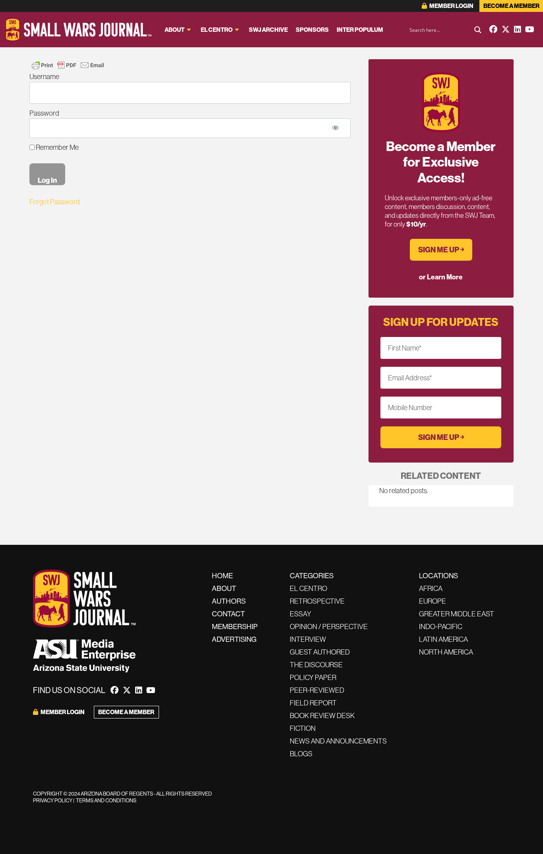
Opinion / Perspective (329, 626)
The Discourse (316, 664)
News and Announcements (338, 741)
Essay (300, 613)
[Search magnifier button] (478, 30)
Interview (308, 639)
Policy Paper (313, 677)
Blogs (301, 753)
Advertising (234, 639)
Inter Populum (360, 29)
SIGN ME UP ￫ (441, 249)
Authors (229, 601)
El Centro (217, 29)
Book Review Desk (322, 715)
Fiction (303, 728)
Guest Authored (320, 651)
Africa (430, 588)
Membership (235, 626)
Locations (438, 575)
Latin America (443, 639)
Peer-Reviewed (317, 690)
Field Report (313, 702)
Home (222, 575)
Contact (228, 613)
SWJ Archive (268, 29)
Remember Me (57, 147)
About (174, 29)
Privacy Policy (52, 800)
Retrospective (317, 601)
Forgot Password (54, 201)
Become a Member (511, 6)
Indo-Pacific (440, 626)
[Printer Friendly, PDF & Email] (68, 65)
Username (44, 76)
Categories (312, 575)
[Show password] (335, 128)
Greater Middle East (456, 613)
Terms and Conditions (106, 800)
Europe (432, 601)
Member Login (451, 6)
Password (44, 113)
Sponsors (312, 29)
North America (446, 651)
